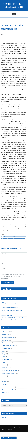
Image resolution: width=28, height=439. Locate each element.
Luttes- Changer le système (8, 373)
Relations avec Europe (7, 387)
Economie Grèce (6, 348)
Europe (4, 354)
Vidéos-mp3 (5, 392)
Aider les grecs (5, 331)
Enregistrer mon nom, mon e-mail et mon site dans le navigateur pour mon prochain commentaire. (12, 276)
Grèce (3, 365)
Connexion (3, 417)
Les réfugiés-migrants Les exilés (9, 370)
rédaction (5, 34)
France (3, 362)
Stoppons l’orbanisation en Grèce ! (10, 307)
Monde (4, 376)
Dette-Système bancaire (8, 345)
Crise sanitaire (5, 340)
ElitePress (3, 429)
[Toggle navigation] (14, 14)
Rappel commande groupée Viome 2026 (12, 310)
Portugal (4, 384)
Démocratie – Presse (7, 342)
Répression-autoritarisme (8, 389)
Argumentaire (5, 334)
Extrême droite (5, 359)
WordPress (15, 427)
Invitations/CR (5, 367)
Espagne (4, 351)
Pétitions (4, 381)
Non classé (4, 378)
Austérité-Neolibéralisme (8, 337)
